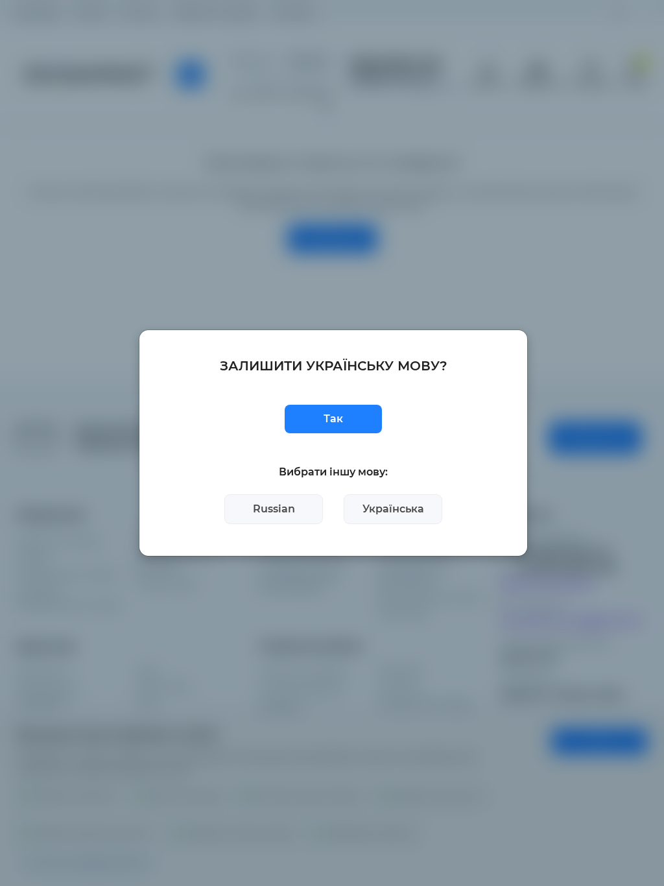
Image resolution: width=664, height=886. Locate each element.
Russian (274, 509)
